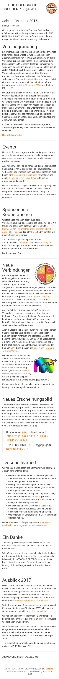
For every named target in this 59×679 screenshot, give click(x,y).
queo (4, 231)
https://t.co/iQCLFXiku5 (21, 436)
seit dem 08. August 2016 (28, 85)
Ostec (34, 231)
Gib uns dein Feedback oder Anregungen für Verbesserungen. (26, 524)
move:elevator (37, 228)
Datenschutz (22, 671)
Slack (37, 496)
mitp (28, 242)
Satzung (49, 669)
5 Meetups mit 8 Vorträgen (24, 174)
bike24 (47, 228)
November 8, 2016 (17, 448)
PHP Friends (14, 231)
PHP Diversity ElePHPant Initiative (16, 372)
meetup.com (33, 605)
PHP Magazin (45, 242)
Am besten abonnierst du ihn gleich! (32, 600)
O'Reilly (21, 242)
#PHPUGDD (44, 436)
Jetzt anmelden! (39, 611)
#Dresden (21, 439)
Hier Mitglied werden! (12, 135)
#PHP (10, 439)
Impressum (11, 671)
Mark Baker (7, 367)
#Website (28, 432)
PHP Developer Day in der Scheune (22, 177)
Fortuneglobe (23, 228)
